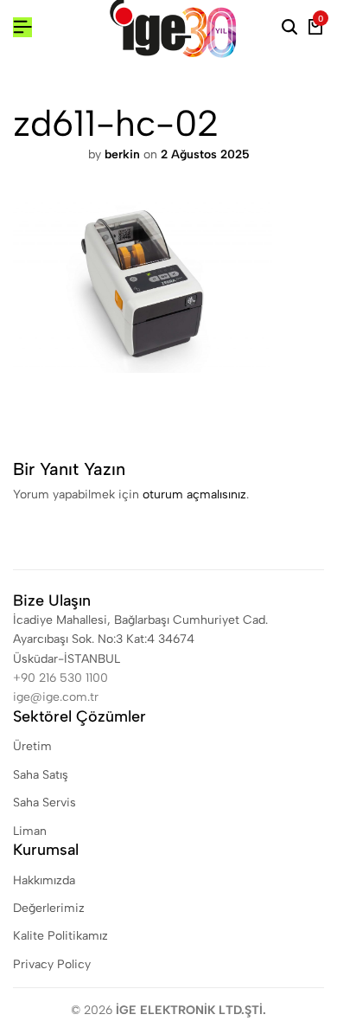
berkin (122, 154)
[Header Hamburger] (22, 27)
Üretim (32, 746)
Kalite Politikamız (60, 935)
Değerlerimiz (49, 908)
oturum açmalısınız (194, 494)
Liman (30, 831)
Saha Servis (44, 802)
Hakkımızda (44, 880)
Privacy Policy (52, 964)
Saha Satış (40, 774)
